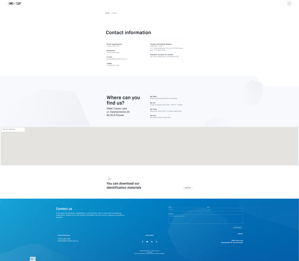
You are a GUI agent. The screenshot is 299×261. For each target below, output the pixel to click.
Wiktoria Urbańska (160, 253)
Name (170, 207)
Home (107, 13)
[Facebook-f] (142, 241)
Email (208, 207)
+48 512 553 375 (113, 46)
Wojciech (142, 253)
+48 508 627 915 (113, 65)
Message (171, 213)
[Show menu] (289, 3)
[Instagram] (156, 241)
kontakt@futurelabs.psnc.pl (117, 59)
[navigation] (33, 259)
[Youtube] (147, 241)
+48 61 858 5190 (113, 52)
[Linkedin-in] (152, 241)
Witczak (147, 253)
